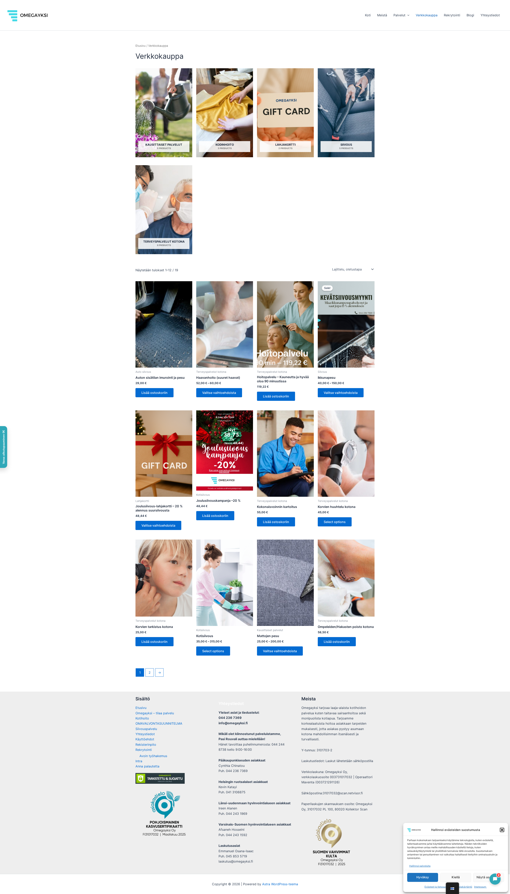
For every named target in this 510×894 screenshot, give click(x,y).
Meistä (382, 15)
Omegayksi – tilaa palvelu (154, 713)
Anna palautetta (147, 766)
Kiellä (456, 877)
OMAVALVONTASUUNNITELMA (158, 723)
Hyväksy (422, 877)
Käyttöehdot (144, 739)
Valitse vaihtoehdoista (219, 393)
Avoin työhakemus (153, 756)
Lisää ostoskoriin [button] (154, 393)
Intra (138, 761)
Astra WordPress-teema (280, 884)
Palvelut (399, 15)
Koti (368, 15)
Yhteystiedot (490, 15)
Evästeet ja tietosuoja (436, 886)
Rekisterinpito (145, 745)
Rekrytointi (452, 15)
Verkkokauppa (426, 15)
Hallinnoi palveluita (420, 865)
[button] (502, 830)
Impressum (480, 886)
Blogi (470, 15)
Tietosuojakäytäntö (461, 886)
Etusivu (140, 46)
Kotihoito (142, 718)
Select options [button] (335, 522)
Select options (213, 651)
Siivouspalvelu (146, 729)
